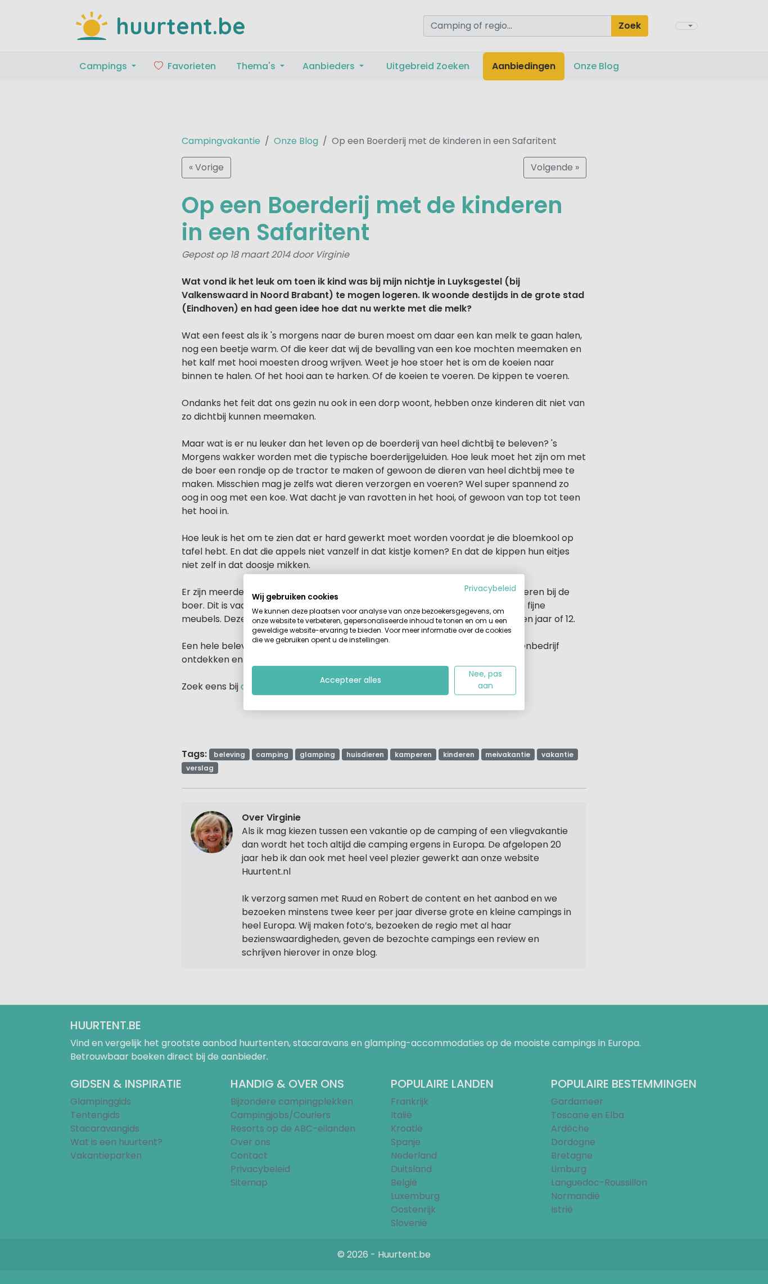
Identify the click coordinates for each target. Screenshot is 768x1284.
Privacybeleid (490, 588)
